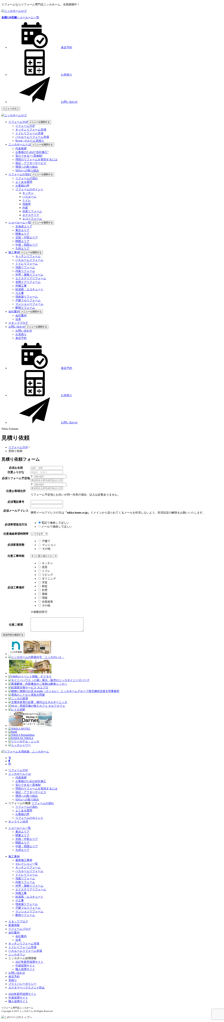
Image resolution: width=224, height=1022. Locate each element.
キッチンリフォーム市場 (30, 129)
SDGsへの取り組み (27, 170)
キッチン (28, 192)
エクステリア (30, 214)
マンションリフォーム (29, 303)
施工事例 (14, 856)
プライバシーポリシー (22, 983)
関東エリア (22, 233)
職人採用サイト (25, 969)
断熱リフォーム (25, 307)
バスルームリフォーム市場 (32, 136)
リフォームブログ (19, 928)
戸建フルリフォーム (28, 300)
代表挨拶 (21, 148)
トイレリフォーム (26, 263)
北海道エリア (23, 226)
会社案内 (21, 315)
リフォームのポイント (29, 189)
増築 (44, 597)
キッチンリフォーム (28, 256)
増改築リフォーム (26, 296)
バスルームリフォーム (29, 260)
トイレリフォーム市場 (29, 133)
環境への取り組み (26, 166)
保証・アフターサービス (30, 163)
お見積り (21, 334)
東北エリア (22, 230)
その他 (45, 548)
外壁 (44, 590)
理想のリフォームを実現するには (36, 159)
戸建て (45, 541)
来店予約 (21, 338)
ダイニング (49, 578)
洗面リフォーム (25, 267)
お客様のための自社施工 (30, 781)
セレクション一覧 (26, 863)
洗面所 (26, 203)
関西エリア (22, 241)
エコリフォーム (32, 218)
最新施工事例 (23, 860)
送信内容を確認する (13, 634)
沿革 (18, 319)
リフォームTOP (25, 125)
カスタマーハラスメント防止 (26, 987)
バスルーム (29, 196)
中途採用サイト (25, 965)
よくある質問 (23, 181)
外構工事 (21, 285)
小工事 (19, 293)
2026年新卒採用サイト (22, 994)
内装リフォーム (25, 271)
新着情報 (14, 925)
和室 (44, 586)
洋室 (44, 582)
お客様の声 (22, 185)
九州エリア (22, 248)
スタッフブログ (18, 921)
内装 (25, 207)
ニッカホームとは (19, 773)
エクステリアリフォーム (30, 278)
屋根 (44, 593)
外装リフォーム (32, 211)
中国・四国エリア (26, 244)
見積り (12, 980)
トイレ (26, 200)
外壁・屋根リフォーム (29, 274)
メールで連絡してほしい (56, 526)
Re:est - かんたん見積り (29, 140)
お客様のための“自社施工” (32, 152)
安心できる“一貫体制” (29, 155)
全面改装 (47, 601)
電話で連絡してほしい (55, 522)
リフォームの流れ (26, 178)
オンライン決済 (18, 821)
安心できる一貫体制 (28, 784)
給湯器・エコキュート (29, 289)
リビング (47, 574)
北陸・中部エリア (26, 237)
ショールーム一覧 (20, 17)
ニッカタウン (16, 954)
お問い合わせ (23, 330)
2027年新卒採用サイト (29, 961)
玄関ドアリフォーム (28, 282)
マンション (48, 544)
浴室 (44, 567)
